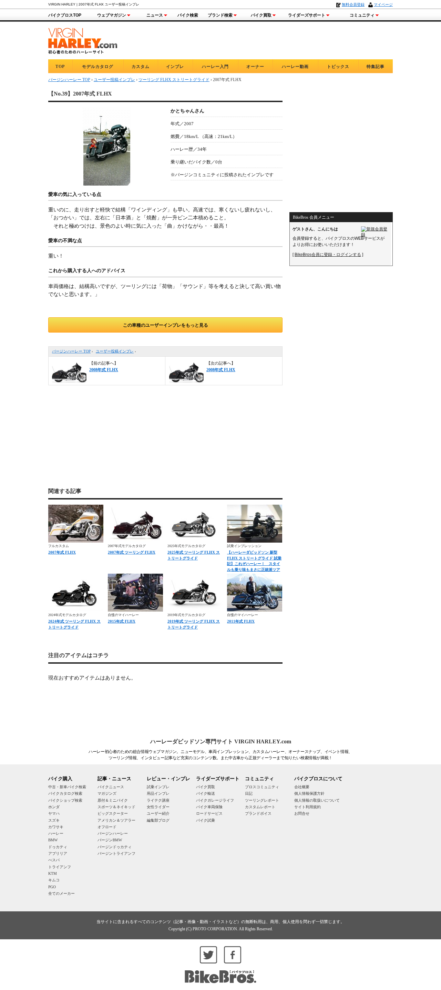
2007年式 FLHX (62, 552)
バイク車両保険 (209, 807)
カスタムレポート (260, 807)
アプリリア (57, 853)
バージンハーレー (113, 833)
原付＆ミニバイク (113, 800)
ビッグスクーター (113, 813)
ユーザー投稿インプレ (115, 351)
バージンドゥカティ (115, 847)
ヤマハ (54, 813)
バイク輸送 (205, 793)
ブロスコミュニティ (262, 787)
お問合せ (301, 813)
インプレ (175, 66)
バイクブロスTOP (64, 15)
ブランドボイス (258, 813)
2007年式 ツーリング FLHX (131, 552)
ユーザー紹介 (158, 813)
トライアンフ (59, 867)
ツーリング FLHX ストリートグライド (174, 79)
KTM (52, 873)
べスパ (54, 860)
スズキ (54, 820)
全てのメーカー (61, 893)
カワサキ (55, 827)
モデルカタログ (97, 66)
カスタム (141, 66)
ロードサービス (209, 813)
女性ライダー (158, 807)
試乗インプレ (158, 787)
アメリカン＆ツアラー (116, 820)
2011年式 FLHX (241, 621)
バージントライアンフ (116, 853)
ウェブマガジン (111, 15)
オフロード (107, 827)
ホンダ (54, 807)
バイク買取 (261, 15)
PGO (52, 887)
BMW (53, 840)
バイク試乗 (205, 820)
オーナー (255, 66)
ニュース (154, 15)
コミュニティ (362, 15)
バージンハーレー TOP (71, 351)
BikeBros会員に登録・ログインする (328, 254)
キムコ (54, 880)
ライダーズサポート (306, 15)
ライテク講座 (158, 800)
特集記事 (375, 66)
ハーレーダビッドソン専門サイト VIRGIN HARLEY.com (220, 741)
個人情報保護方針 (309, 793)
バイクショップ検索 (65, 800)
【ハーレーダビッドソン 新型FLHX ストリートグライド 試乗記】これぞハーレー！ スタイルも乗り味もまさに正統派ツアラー (254, 563)
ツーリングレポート (262, 800)
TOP (60, 66)
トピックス (338, 66)
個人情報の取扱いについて (317, 800)
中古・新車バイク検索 (67, 787)
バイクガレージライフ (215, 800)
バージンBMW (110, 840)
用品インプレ (158, 793)
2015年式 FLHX (121, 621)
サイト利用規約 (307, 807)
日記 (249, 793)
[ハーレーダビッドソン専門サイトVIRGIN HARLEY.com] (82, 40)
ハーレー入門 (215, 66)
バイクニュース (111, 787)
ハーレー (55, 833)
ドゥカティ (57, 847)
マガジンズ (107, 793)
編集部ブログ (158, 820)
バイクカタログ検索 (65, 793)
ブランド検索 (220, 15)
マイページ (383, 4)
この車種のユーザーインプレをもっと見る (165, 325)
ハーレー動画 (295, 66)
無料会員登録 (353, 4)
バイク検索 (187, 15)
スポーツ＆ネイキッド (116, 807)
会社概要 (301, 787)
